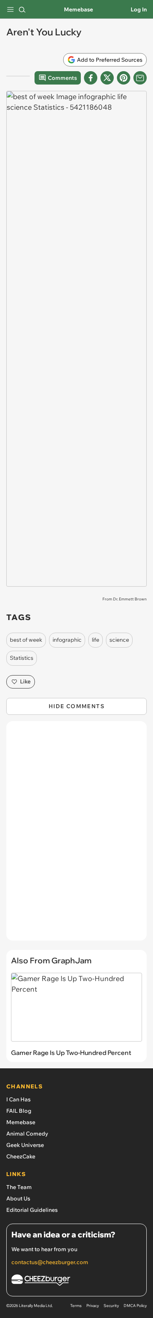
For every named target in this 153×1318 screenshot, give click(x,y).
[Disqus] (76, 834)
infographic (67, 639)
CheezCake (20, 1156)
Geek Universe (25, 1145)
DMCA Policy (135, 1305)
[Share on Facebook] (90, 78)
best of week (26, 639)
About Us (18, 1198)
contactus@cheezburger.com (49, 1262)
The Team (19, 1187)
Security (111, 1305)
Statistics (21, 657)
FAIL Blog (18, 1110)
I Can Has (18, 1099)
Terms (76, 1305)
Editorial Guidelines (32, 1209)
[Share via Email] (140, 78)
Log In (139, 9)
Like (25, 681)
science (119, 639)
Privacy (92, 1305)
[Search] (22, 9)
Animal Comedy (27, 1133)
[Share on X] (107, 78)
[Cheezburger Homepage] (76, 1281)
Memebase (78, 9)
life (95, 639)
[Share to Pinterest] (123, 78)
